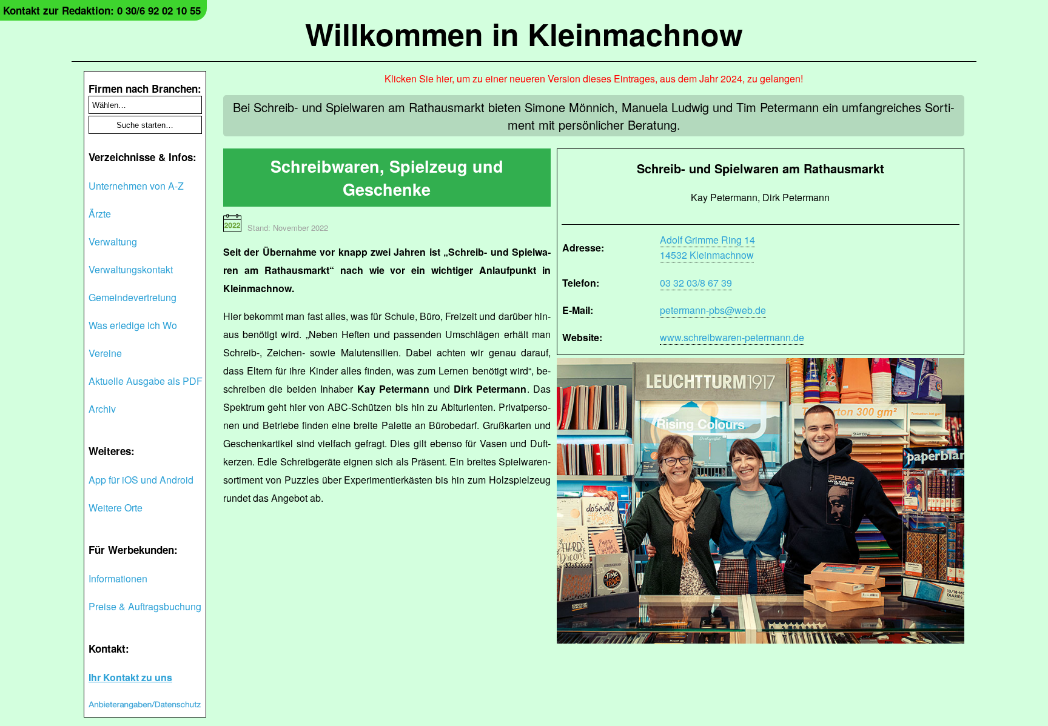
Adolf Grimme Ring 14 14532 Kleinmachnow (707, 247)
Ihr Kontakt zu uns (130, 677)
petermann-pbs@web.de (713, 310)
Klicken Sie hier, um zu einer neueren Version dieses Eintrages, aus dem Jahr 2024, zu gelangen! (594, 78)
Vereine (105, 353)
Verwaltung (113, 241)
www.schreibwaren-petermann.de (732, 337)
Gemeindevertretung (132, 297)
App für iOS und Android (141, 480)
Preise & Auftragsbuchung (145, 606)
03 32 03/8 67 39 (696, 283)
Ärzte (100, 214)
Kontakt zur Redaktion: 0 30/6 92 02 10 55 (102, 10)
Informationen (118, 578)
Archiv (102, 409)
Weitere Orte (116, 508)
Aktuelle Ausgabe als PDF (146, 381)
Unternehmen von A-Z (136, 186)
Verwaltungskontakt (131, 269)
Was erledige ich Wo (133, 325)
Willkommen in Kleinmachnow (524, 33)
